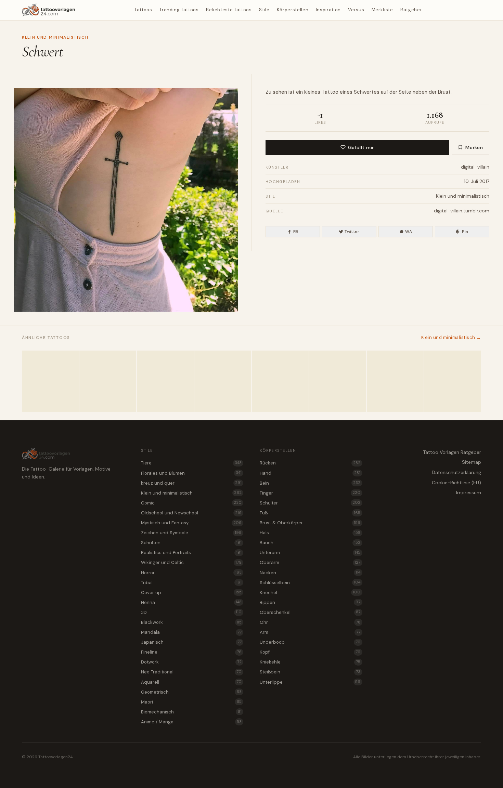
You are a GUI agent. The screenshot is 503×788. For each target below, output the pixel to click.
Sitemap (471, 462)
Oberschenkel (310, 612)
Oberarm (310, 562)
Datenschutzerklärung (456, 472)
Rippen (310, 602)
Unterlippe (310, 682)
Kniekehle (310, 662)
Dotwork (191, 662)
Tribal (191, 583)
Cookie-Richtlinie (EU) (456, 483)
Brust (444, 92)
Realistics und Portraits (191, 552)
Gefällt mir (361, 147)
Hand (310, 473)
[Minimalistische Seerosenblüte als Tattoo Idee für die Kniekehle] (50, 381)
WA (408, 231)
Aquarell (191, 682)
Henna (191, 602)
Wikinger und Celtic (191, 562)
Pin (465, 231)
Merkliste (382, 10)
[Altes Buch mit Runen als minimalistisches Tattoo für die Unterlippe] (337, 381)
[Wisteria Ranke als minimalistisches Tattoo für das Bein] (395, 381)
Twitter (352, 231)
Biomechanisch (191, 712)
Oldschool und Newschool (191, 513)
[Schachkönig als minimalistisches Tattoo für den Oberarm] (452, 381)
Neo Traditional (191, 672)
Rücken (310, 463)
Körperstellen (292, 10)
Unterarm (310, 552)
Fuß (310, 513)
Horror (191, 573)
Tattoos (143, 10)
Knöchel (310, 592)
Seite (405, 92)
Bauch (310, 543)
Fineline (191, 652)
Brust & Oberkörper (310, 523)
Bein (310, 483)
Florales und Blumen (191, 473)
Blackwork (191, 622)
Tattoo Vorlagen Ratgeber (452, 452)
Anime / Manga (191, 722)
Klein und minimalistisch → (451, 337)
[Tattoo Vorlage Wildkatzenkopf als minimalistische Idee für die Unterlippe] (107, 381)
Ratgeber (411, 10)
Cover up (191, 592)
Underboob (310, 642)
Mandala (191, 632)
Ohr (310, 622)
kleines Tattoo (321, 92)
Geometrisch (191, 692)
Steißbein (310, 672)
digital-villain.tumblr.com (461, 211)
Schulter (310, 503)
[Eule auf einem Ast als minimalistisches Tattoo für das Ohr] (222, 381)
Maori (191, 702)
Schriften (191, 543)
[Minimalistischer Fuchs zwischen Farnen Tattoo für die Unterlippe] (280, 381)
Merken (474, 147)
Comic (191, 503)
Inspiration (328, 10)
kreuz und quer (191, 483)
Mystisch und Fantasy (191, 523)
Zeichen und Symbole (191, 533)
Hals (310, 533)
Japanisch (191, 642)
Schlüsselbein (310, 583)
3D (191, 612)
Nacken (310, 573)
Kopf (310, 652)
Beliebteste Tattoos (229, 10)
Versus (356, 10)
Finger (310, 493)
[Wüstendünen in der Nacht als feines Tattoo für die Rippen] (165, 381)
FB (295, 231)
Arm (310, 632)
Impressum (468, 492)
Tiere (191, 463)
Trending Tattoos (178, 10)
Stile (264, 10)
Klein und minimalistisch (55, 37)
